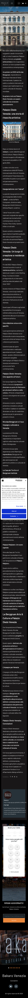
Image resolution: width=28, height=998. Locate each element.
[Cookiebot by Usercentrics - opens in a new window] (16, 481)
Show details (19, 506)
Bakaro (6, 800)
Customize (13, 516)
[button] (8, 967)
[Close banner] (25, 480)
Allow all (14, 511)
